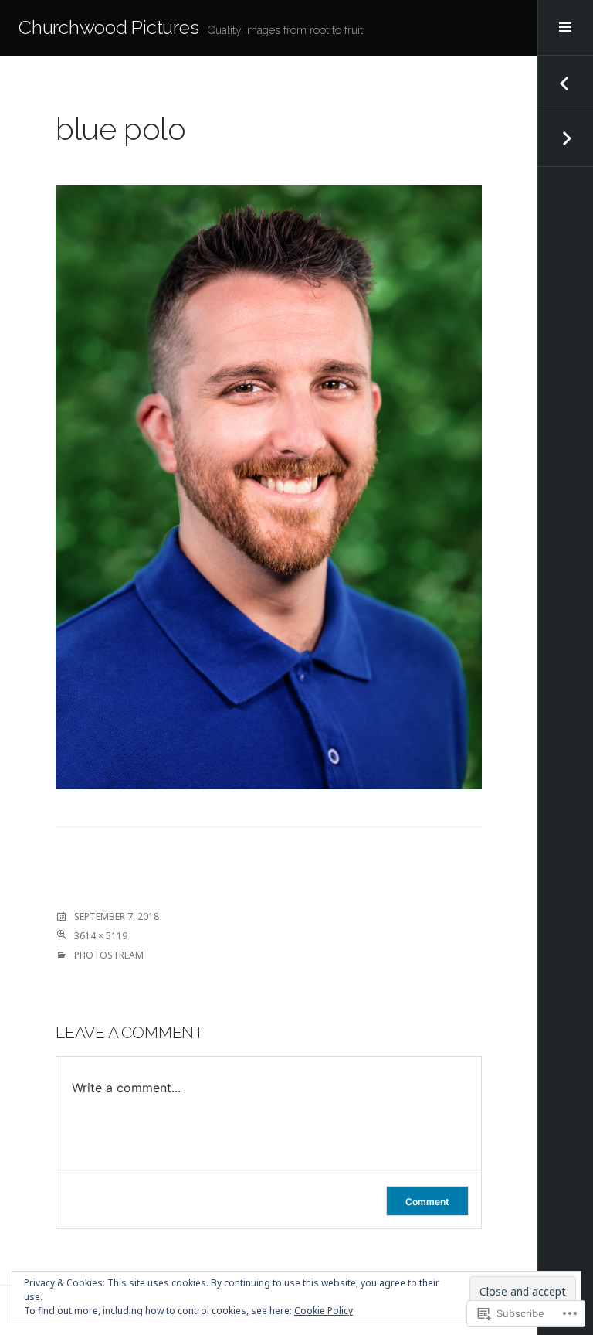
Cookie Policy (323, 1310)
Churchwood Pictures (108, 27)
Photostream (109, 955)
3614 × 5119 (100, 935)
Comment (427, 1201)
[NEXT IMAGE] (565, 139)
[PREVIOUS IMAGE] (565, 83)
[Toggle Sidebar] (565, 28)
